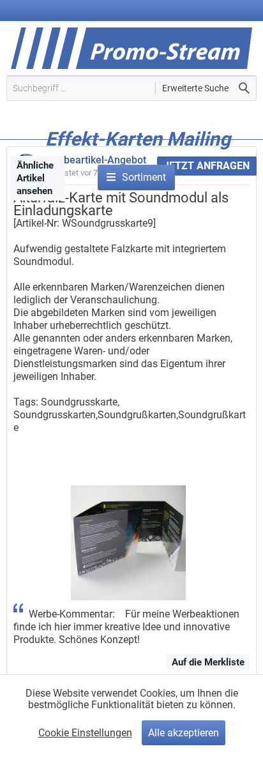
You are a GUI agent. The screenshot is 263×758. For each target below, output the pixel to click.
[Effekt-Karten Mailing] (137, 158)
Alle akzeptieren (183, 733)
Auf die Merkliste (208, 662)
